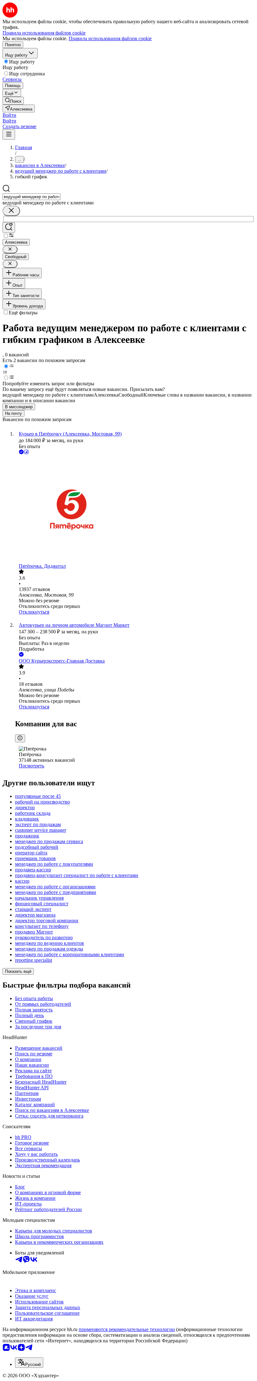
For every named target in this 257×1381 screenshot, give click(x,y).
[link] (13, 101)
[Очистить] (11, 211)
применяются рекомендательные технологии (127, 1329)
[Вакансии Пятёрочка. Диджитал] (135, 509)
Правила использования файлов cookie (110, 38)
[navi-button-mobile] (9, 134)
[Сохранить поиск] (9, 227)
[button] (9, 115)
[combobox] (31, 196)
